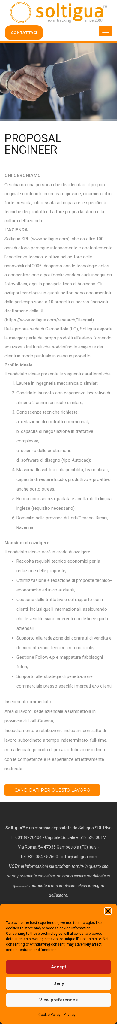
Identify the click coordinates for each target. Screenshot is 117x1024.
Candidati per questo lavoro (52, 790)
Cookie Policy (49, 1015)
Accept (58, 967)
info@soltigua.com (79, 856)
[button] (108, 911)
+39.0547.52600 (43, 856)
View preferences (58, 1000)
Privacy (70, 1015)
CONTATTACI (24, 32)
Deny (58, 983)
